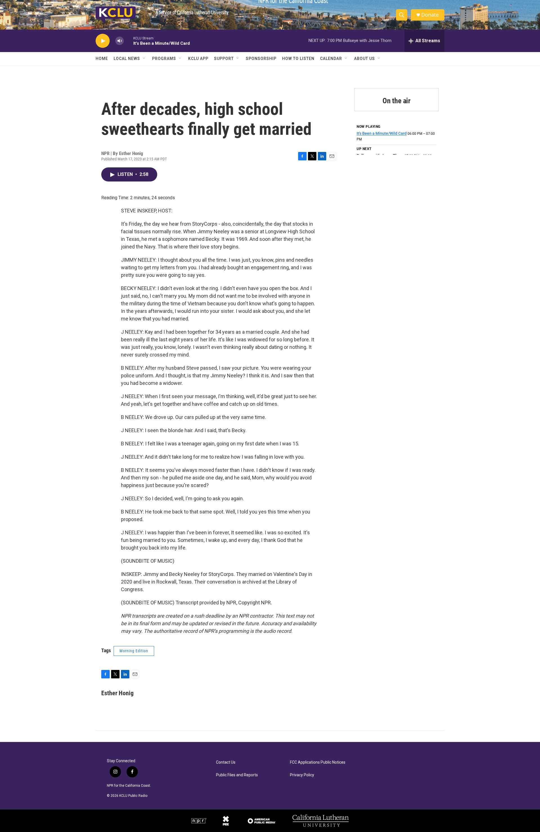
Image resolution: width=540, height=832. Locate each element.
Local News (127, 58)
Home (102, 58)
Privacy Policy (302, 775)
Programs (164, 58)
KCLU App (198, 58)
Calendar (331, 58)
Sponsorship (261, 58)
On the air (396, 101)
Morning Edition (134, 651)
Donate (430, 15)
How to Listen (298, 58)
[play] (102, 41)
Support (224, 58)
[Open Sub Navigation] (144, 58)
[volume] (119, 41)
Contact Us (225, 762)
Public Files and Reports (237, 775)
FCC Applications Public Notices (317, 762)
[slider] (128, 41)
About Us (364, 58)
